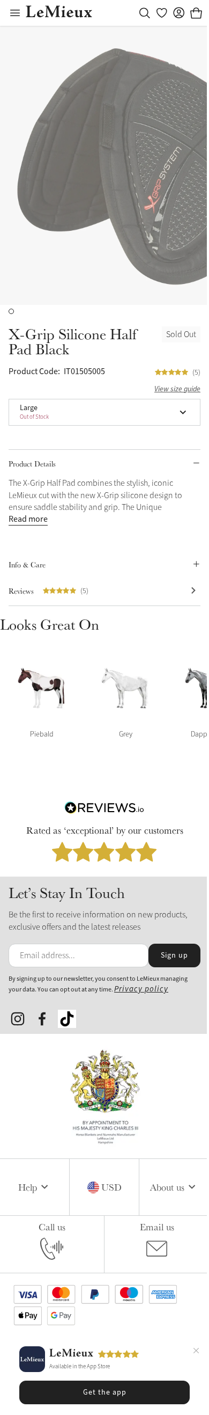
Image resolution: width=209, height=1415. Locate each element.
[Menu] (15, 13)
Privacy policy (141, 989)
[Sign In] (179, 12)
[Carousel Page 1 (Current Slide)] (11, 311)
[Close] (196, 1352)
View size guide (177, 389)
